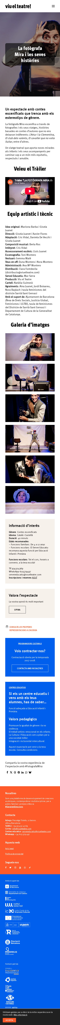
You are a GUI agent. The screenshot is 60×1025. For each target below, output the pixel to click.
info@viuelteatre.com (21, 828)
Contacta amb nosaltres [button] (30, 668)
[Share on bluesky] (30, 772)
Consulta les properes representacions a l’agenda (23, 628)
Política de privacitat (14, 853)
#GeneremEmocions (14, 806)
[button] (53, 6)
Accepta (9, 1020)
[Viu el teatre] (18, 6)
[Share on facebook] (7, 772)
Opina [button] (17, 609)
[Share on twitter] (11, 772)
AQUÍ (34, 577)
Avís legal (9, 848)
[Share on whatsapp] (26, 772)
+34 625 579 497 (22, 834)
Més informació (20, 1014)
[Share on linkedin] (22, 772)
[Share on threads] (15, 772)
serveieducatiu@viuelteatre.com (36, 831)
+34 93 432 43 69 (20, 825)
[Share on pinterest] (18, 772)
